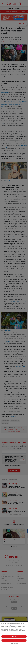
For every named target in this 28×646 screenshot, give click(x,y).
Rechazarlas (14, 640)
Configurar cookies (14, 643)
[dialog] (14, 634)
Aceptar (14, 636)
